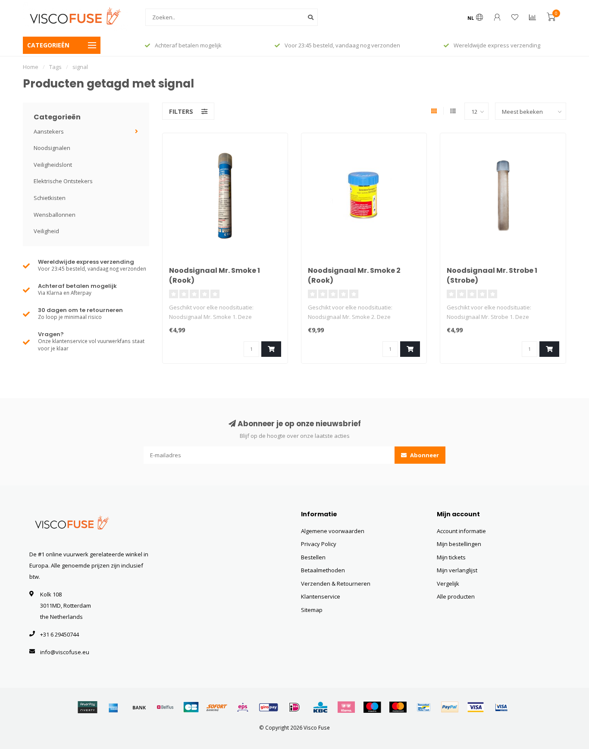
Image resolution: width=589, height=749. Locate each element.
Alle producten (456, 596)
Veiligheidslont (53, 165)
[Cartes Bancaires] (191, 707)
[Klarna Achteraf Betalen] (346, 707)
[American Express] (113, 707)
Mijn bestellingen (459, 544)
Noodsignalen (52, 148)
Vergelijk (448, 583)
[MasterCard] (398, 707)
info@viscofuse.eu (64, 652)
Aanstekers (49, 131)
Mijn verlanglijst (457, 570)
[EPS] (243, 707)
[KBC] (320, 707)
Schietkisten (50, 198)
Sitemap (312, 610)
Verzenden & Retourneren (335, 583)
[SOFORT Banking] (217, 707)
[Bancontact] (424, 707)
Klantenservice (320, 596)
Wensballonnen (54, 214)
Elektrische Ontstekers (63, 181)
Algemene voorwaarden (332, 531)
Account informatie (461, 531)
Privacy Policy (318, 544)
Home (30, 67)
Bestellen (313, 557)
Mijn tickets (451, 557)
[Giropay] (268, 707)
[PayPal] (450, 707)
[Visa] (475, 707)
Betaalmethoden (323, 570)
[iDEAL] (294, 707)
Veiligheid (46, 231)
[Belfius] (165, 707)
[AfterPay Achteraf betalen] (87, 707)
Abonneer (424, 455)
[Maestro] (372, 707)
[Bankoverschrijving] (139, 707)
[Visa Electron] (501, 707)
